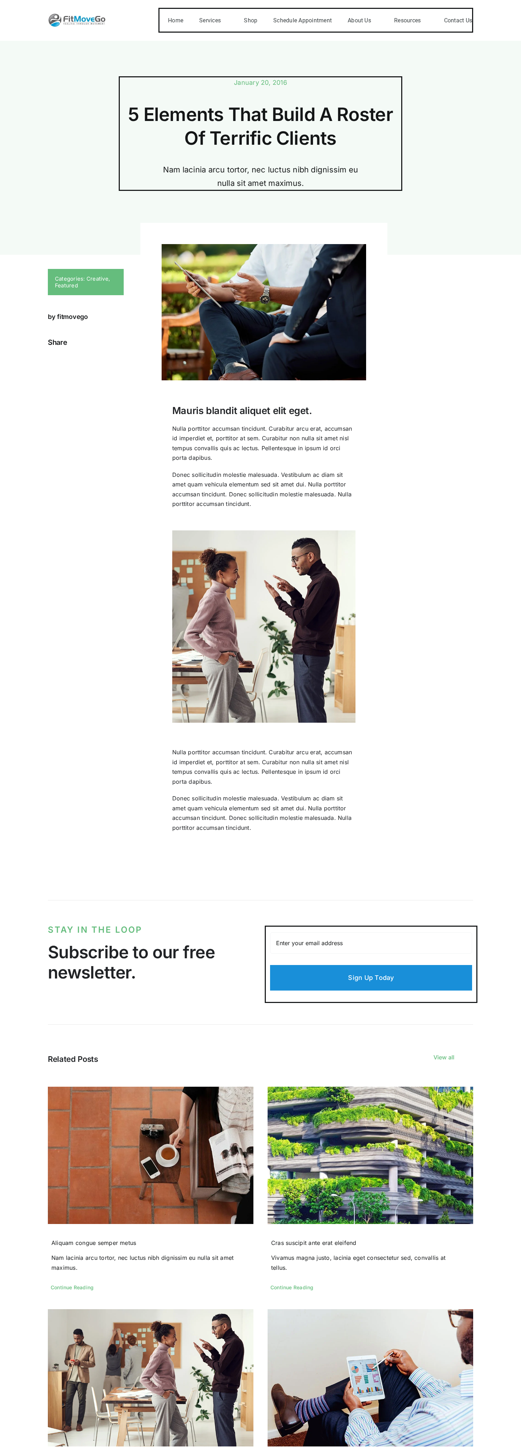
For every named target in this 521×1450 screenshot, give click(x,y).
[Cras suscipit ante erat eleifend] (370, 1155)
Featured (66, 285)
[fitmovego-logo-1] (77, 16)
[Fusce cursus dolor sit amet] (370, 1377)
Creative (97, 278)
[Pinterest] (82, 359)
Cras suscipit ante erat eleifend (314, 1242)
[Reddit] (71, 359)
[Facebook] (48, 359)
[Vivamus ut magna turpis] (150, 1377)
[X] (59, 359)
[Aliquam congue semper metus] (150, 1155)
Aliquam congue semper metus (93, 1242)
